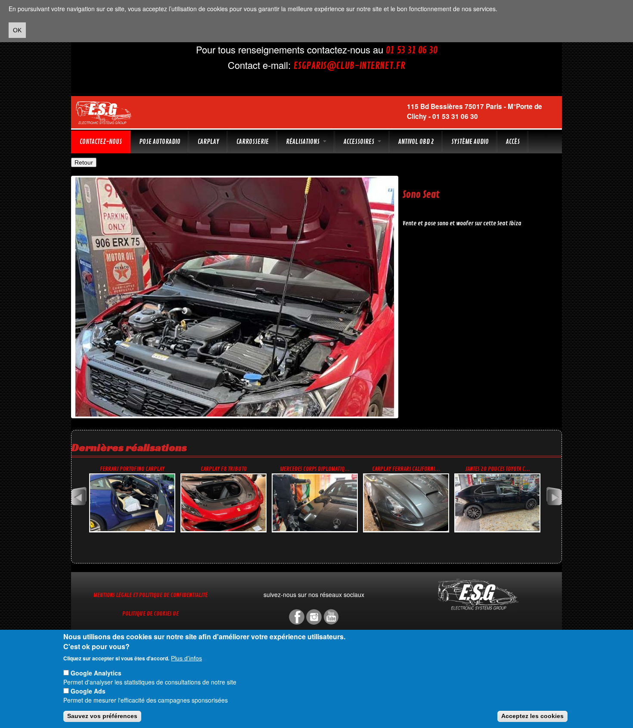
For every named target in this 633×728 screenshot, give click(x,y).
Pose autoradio (159, 141)
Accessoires (359, 141)
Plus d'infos (186, 658)
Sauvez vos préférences (102, 716)
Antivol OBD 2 (416, 141)
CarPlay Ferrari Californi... (406, 469)
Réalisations (303, 141)
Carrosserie (252, 141)
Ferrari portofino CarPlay (132, 469)
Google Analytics (96, 673)
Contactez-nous (101, 141)
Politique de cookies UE (150, 613)
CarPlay (208, 141)
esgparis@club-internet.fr (349, 66)
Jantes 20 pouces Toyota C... (497, 469)
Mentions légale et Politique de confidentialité (150, 595)
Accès (513, 141)
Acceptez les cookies (532, 716)
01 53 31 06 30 (412, 50)
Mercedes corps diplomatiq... (315, 469)
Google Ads (88, 691)
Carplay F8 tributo (224, 469)
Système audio (470, 141)
